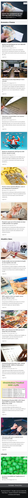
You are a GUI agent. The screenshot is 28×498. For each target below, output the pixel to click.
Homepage (11, 485)
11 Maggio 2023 (11, 17)
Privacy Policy (18, 485)
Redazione (5, 17)
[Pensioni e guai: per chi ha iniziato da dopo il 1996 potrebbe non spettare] (14, 211)
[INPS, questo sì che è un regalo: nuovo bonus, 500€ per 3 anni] (14, 285)
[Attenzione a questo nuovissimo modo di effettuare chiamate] (14, 465)
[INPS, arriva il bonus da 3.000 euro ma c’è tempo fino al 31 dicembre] (14, 319)
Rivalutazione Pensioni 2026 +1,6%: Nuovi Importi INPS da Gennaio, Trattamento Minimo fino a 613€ (13, 402)
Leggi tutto (4, 57)
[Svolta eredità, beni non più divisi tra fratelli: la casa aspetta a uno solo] (14, 250)
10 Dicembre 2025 (12, 264)
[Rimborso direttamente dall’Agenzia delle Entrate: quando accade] (14, 141)
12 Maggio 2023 (11, 47)
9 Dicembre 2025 (12, 299)
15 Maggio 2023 (11, 440)
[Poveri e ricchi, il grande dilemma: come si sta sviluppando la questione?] (14, 176)
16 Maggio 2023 (11, 479)
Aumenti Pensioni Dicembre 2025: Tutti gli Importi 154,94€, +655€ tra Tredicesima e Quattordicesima (13, 365)
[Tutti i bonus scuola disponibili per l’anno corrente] (14, 10)
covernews (10, 494)
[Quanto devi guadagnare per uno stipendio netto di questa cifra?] (14, 33)
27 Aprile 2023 (11, 190)
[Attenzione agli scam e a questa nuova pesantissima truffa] (14, 426)
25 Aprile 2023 (11, 225)
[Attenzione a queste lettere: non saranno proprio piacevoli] (14, 106)
